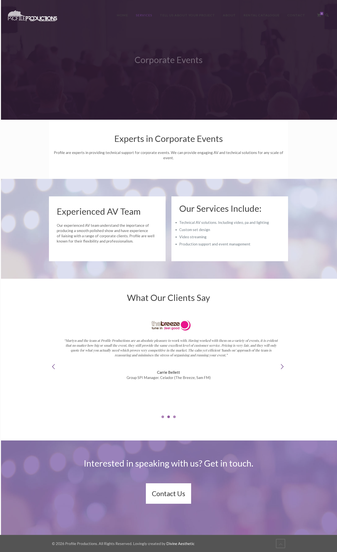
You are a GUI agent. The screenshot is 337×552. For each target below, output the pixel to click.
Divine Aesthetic (180, 543)
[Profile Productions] (32, 15)
